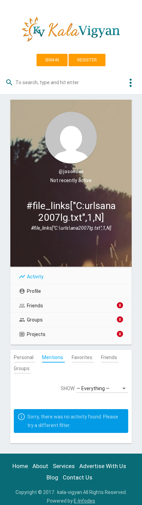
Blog (52, 477)
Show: (68, 388)
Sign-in (52, 60)
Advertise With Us (102, 466)
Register (87, 60)
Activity (35, 276)
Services (64, 466)
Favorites (82, 357)
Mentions (52, 357)
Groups (74, 320)
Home (20, 466)
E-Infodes (84, 501)
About (40, 466)
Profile (34, 291)
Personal (23, 357)
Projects (74, 334)
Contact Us (77, 477)
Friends (74, 305)
